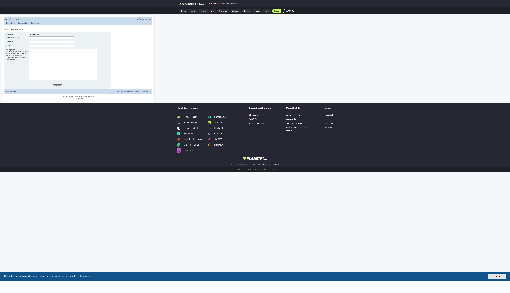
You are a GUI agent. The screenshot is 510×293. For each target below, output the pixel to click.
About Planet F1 (293, 115)
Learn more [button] (85, 276)
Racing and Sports (257, 123)
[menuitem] (18, 19)
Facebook (329, 115)
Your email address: (13, 37)
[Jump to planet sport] (224, 4)
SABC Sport (254, 119)
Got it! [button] (497, 276)
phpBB (71, 96)
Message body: (11, 50)
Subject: (9, 45)
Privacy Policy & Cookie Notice (296, 129)
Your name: (10, 41)
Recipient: (9, 34)
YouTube (328, 128)
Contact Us (291, 119)
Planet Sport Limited (270, 164)
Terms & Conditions (294, 123)
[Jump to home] (191, 4)
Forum (276, 11)
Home (183, 11)
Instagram (329, 123)
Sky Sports (253, 115)
